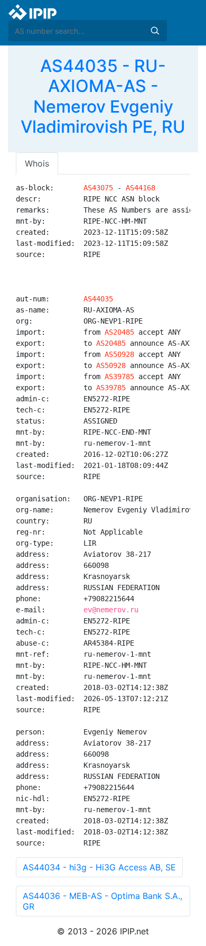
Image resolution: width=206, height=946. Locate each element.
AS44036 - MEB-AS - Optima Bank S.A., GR (102, 901)
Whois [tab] (37, 163)
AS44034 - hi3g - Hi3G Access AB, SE (99, 867)
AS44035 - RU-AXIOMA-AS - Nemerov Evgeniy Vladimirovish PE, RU (103, 96)
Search (155, 30)
